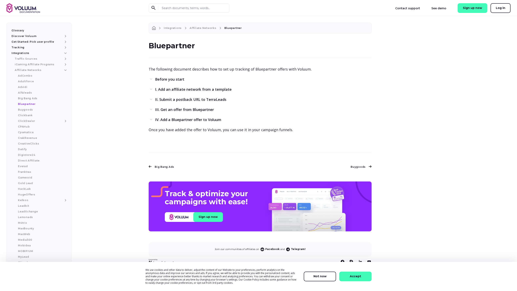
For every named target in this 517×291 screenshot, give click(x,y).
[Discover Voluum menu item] (64, 36)
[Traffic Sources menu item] (64, 58)
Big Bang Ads (164, 166)
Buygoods (358, 166)
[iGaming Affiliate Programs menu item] (64, 64)
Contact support (407, 8)
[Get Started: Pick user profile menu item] (64, 41)
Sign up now (472, 8)
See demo (438, 8)
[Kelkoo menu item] (64, 200)
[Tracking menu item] (64, 47)
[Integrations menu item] (64, 53)
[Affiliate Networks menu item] (64, 70)
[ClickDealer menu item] (64, 121)
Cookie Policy (251, 279)
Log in (500, 8)
